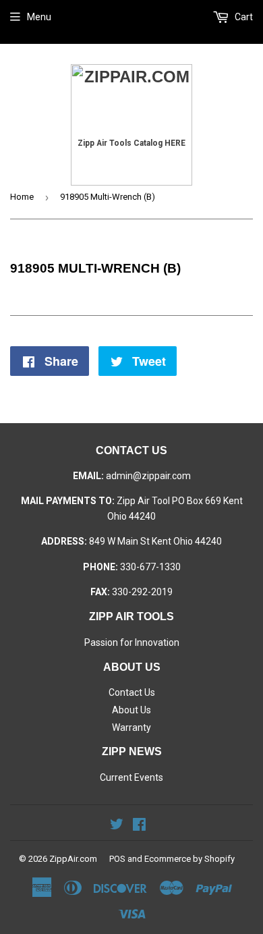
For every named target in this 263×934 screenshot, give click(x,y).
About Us (131, 710)
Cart (243, 16)
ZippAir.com (73, 859)
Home (22, 197)
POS (117, 859)
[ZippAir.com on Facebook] (139, 826)
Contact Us (132, 692)
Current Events (131, 777)
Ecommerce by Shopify (189, 859)
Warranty (131, 727)
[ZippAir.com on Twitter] (116, 826)
